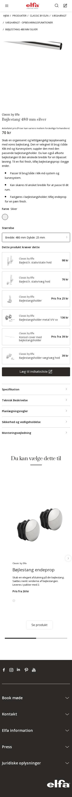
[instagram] (12, 670)
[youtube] (34, 670)
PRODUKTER (19, 15)
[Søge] (57, 6)
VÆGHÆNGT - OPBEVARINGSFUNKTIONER (29, 22)
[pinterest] (27, 670)
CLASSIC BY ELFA (39, 15)
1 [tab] (20, 638)
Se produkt (39, 625)
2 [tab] (51, 638)
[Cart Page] (65, 6)
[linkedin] (19, 670)
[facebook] (4, 670)
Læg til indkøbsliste (34, 371)
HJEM (6, 15)
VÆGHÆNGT (59, 15)
